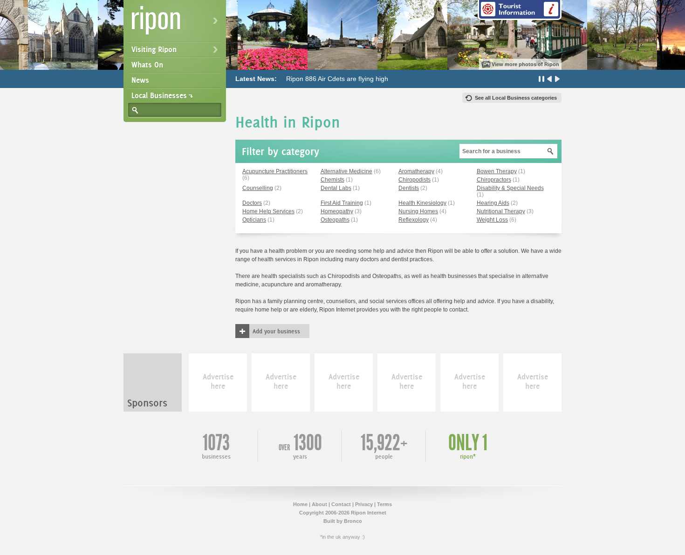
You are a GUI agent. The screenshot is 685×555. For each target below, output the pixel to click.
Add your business (276, 331)
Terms (384, 504)
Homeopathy (337, 211)
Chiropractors (494, 179)
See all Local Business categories (516, 98)
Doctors (252, 203)
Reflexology (413, 220)
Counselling (257, 188)
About (319, 504)
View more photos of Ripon (525, 64)
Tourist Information (520, 10)
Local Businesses (159, 95)
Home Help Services (268, 211)
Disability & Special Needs (510, 188)
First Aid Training (342, 203)
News (140, 80)
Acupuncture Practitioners (275, 171)
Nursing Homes (418, 211)
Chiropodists (414, 179)
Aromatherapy (416, 171)
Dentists (408, 188)
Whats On (147, 64)
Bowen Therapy (497, 171)
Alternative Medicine (346, 171)
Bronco (353, 521)
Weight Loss (492, 220)
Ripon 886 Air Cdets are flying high (337, 78)
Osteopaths (335, 220)
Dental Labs (336, 188)
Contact (341, 504)
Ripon (176, 23)
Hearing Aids (493, 203)
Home (300, 504)
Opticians (254, 220)
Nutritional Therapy (501, 211)
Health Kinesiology (422, 203)
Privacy (364, 504)
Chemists (332, 179)
